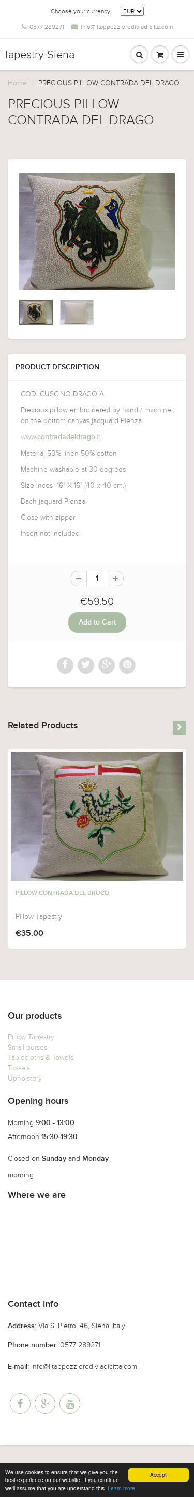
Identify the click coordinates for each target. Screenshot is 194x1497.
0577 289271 (46, 26)
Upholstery (25, 1078)
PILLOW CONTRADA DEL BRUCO (62, 893)
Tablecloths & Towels (40, 1057)
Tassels (19, 1068)
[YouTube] (69, 1403)
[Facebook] (20, 1403)
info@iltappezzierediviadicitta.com (127, 26)
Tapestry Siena (38, 54)
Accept (158, 1474)
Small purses (27, 1047)
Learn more (121, 1488)
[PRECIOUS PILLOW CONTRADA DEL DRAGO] (97, 231)
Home (17, 83)
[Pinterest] (45, 1403)
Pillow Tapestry (31, 1037)
